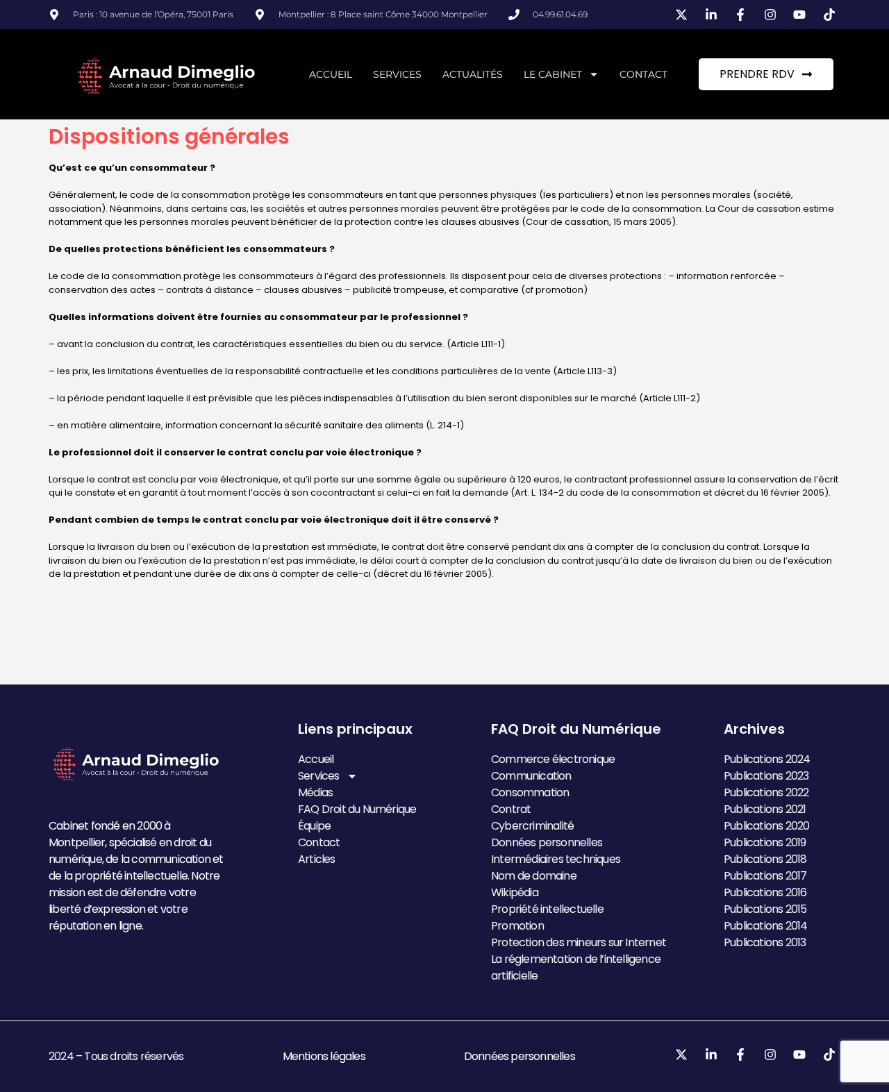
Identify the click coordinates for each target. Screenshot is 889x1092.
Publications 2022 (766, 792)
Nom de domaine (533, 876)
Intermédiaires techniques (555, 859)
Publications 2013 (765, 942)
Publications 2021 (765, 809)
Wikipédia (514, 892)
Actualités (472, 74)
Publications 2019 (765, 842)
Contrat (511, 809)
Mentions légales (324, 1056)
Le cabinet (553, 74)
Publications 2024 (767, 759)
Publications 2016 (765, 892)
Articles (316, 859)
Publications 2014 (765, 926)
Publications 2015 (765, 909)
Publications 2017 (765, 876)
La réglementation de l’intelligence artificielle (575, 967)
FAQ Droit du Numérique (357, 809)
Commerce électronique (553, 759)
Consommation (530, 792)
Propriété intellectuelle (547, 909)
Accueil (330, 74)
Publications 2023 (766, 776)
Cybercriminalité (532, 826)
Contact (643, 74)
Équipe (314, 826)
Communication (531, 776)
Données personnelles (546, 842)
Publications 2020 (766, 826)
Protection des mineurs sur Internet (578, 942)
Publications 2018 (765, 859)
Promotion (517, 926)
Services (397, 74)
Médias (315, 792)
